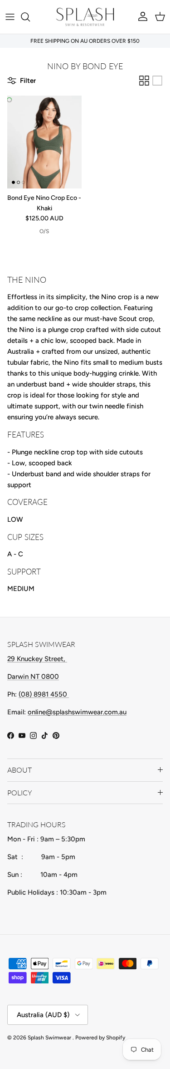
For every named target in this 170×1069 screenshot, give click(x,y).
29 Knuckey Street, (37, 659)
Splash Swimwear (50, 1037)
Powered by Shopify (100, 1037)
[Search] (30, 17)
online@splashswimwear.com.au (77, 712)
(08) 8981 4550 (44, 694)
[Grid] (144, 80)
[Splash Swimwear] (85, 17)
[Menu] (10, 17)
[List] (157, 80)
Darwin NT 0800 (33, 676)
